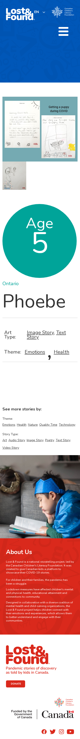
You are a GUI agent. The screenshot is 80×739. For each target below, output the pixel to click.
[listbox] (40, 12)
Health (61, 351)
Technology (67, 425)
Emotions (35, 351)
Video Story (10, 448)
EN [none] (36, 12)
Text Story (63, 440)
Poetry (49, 440)
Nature (33, 425)
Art (4, 440)
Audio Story (16, 440)
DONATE (16, 683)
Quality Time (48, 425)
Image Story (40, 332)
